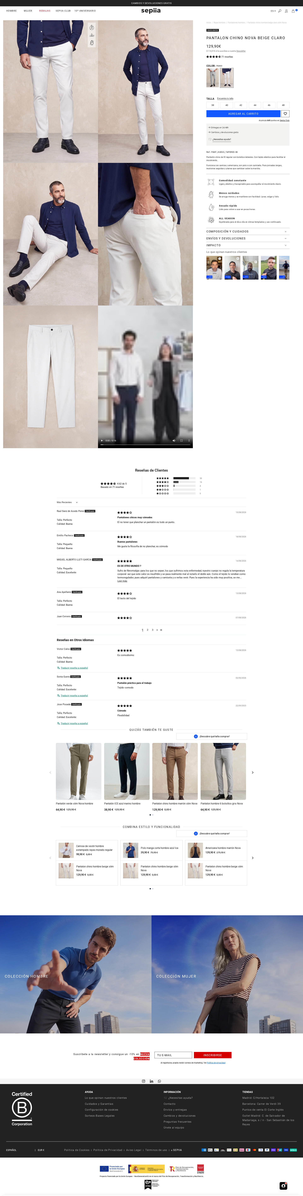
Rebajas (44, 10)
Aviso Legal (133, 1150)
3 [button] (152, 629)
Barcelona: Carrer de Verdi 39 (261, 1103)
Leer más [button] (122, 580)
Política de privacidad (216, 1062)
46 (269, 105)
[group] (151, 3)
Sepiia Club (284, 120)
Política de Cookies (77, 1150)
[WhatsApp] (159, 1081)
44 (255, 105)
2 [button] (147, 629)
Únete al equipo (174, 1127)
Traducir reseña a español (74, 667)
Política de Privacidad (107, 1150)
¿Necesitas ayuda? (180, 1097)
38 (212, 105)
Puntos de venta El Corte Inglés (263, 1109)
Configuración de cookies (101, 1109)
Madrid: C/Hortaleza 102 (258, 1097)
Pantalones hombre (236, 22)
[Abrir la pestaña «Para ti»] (283, 1184)
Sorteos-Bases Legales (100, 1115)
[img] (124, 512)
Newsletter (241, 51)
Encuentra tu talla (225, 98)
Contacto (169, 1103)
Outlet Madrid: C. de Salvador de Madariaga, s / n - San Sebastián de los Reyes (268, 1120)
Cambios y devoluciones (180, 1115)
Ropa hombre (219, 22)
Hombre (11, 10)
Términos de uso (156, 1150)
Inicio (208, 22)
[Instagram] (143, 1081)
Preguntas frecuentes (178, 1121)
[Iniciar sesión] (286, 10)
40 (227, 105)
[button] (279, 11)
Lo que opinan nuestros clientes (106, 1097)
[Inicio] (151, 10)
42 (241, 105)
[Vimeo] (151, 1081)
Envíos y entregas (175, 1109)
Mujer (28, 10)
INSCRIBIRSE (213, 1055)
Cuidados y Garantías (99, 1103)
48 (283, 105)
